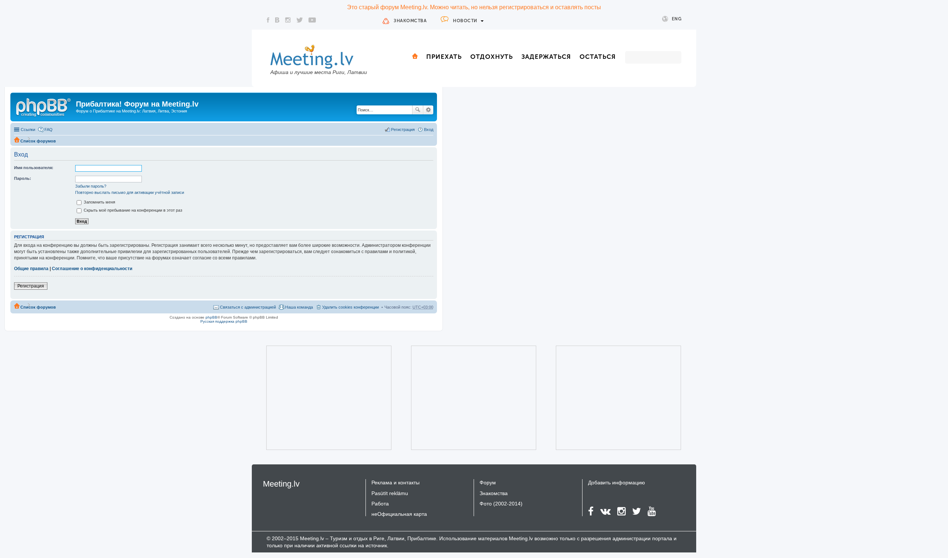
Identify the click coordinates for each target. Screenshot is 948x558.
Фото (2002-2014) (501, 504)
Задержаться (546, 56)
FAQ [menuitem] (48, 129)
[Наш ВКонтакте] (277, 20)
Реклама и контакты (395, 482)
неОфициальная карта (399, 514)
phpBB (211, 317)
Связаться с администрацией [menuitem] (248, 307)
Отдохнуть (491, 56)
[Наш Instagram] (288, 20)
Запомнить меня (99, 202)
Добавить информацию (616, 482)
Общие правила (31, 268)
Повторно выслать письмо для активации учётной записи (129, 192)
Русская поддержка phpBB (223, 321)
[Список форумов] (44, 106)
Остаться (598, 56)
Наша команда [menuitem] (299, 307)
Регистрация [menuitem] (403, 129)
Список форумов (38, 141)
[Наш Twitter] (299, 20)
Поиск (417, 109)
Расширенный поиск (428, 109)
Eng (677, 18)
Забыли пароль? (90, 186)
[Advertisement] (318, 398)
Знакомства (410, 20)
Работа (380, 504)
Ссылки (28, 129)
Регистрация (30, 286)
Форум (488, 482)
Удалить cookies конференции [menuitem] (350, 307)
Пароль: (22, 178)
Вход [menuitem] (428, 129)
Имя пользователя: (33, 167)
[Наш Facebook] (268, 20)
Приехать (444, 56)
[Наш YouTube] (312, 20)
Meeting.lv (281, 483)
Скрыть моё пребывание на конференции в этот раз (132, 210)
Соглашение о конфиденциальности (92, 268)
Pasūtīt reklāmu (389, 493)
